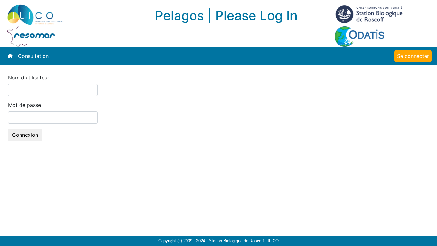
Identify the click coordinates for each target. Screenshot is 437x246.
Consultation (33, 56)
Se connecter (413, 56)
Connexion (25, 135)
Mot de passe (24, 105)
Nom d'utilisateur (28, 77)
